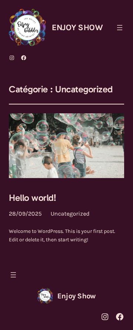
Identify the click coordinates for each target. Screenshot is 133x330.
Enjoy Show (77, 27)
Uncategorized (70, 213)
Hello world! (32, 198)
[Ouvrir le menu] (119, 27)
